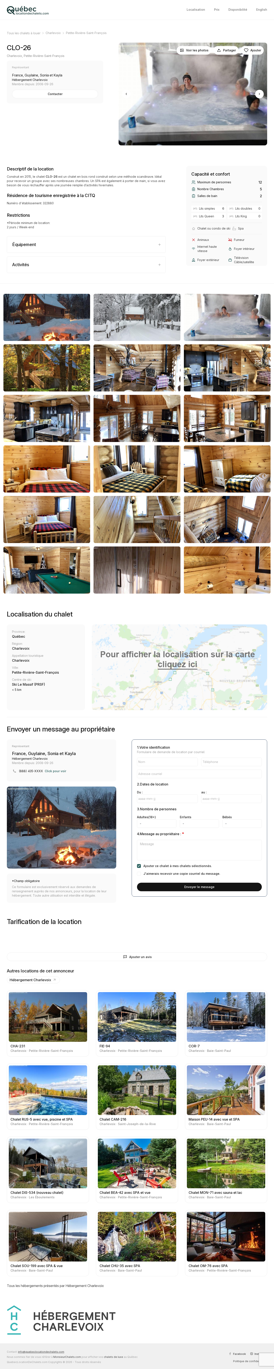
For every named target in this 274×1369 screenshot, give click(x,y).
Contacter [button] (55, 94)
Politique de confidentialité (250, 1361)
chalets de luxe (113, 1357)
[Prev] (126, 94)
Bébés (227, 817)
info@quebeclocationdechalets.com (41, 1351)
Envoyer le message (199, 887)
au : (204, 792)
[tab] (86, 244)
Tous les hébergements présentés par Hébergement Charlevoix (55, 1286)
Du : (140, 792)
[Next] (259, 94)
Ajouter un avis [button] (140, 957)
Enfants (185, 817)
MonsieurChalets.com (67, 1357)
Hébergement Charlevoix (30, 980)
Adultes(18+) (146, 817)
